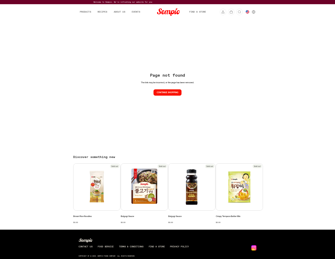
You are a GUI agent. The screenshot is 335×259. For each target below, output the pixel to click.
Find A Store (157, 246)
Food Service (106, 246)
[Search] (239, 12)
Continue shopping (167, 92)
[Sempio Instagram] (253, 247)
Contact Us (85, 246)
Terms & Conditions (131, 246)
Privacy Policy (179, 246)
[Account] (223, 12)
